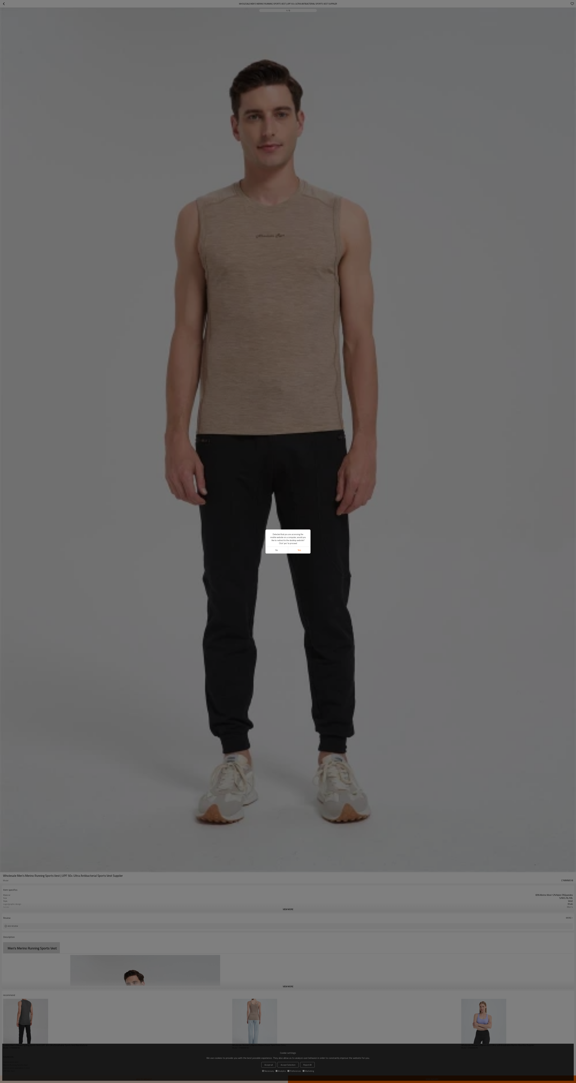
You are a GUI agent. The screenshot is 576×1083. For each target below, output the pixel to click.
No (276, 550)
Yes (299, 550)
